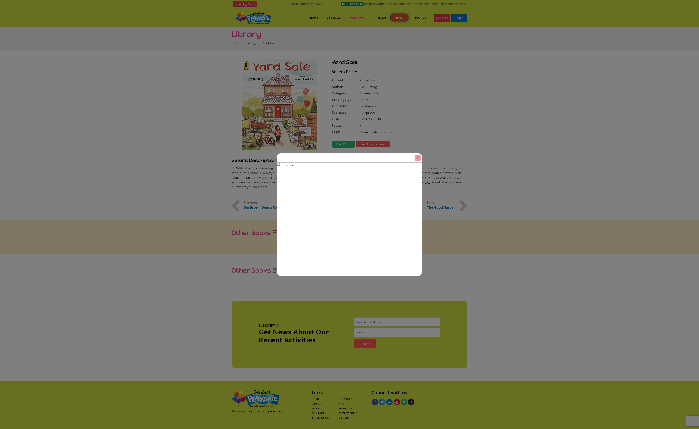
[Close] (418, 158)
